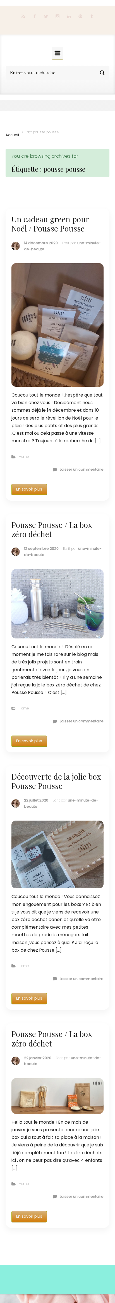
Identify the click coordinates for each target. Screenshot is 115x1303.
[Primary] (57, 53)
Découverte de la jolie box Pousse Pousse (56, 781)
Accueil (12, 134)
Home (24, 456)
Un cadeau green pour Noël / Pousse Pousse (50, 224)
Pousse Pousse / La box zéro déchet (51, 529)
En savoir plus (29, 489)
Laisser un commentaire (82, 469)
